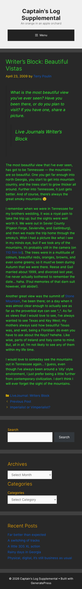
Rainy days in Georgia (24, 552)
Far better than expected (27, 535)
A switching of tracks (24, 540)
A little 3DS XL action (24, 546)
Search (13, 430)
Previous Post (20, 401)
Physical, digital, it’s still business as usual (40, 558)
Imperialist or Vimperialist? (30, 407)
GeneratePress (41, 583)
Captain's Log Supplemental (41, 14)
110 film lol (14, 252)
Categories (16, 493)
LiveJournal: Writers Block (29, 395)
